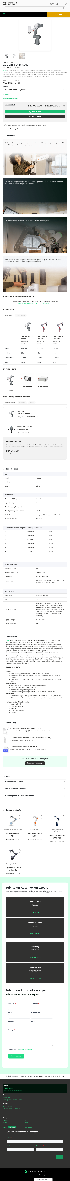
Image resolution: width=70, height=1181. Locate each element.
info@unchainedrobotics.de (11, 1108)
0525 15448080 (7, 1098)
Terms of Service (55, 1076)
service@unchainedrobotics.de (12, 1100)
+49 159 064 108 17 (35, 933)
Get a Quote (36, 116)
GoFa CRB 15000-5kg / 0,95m (16, 90)
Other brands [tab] (20, 315)
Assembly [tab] (22, 403)
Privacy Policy (43, 1076)
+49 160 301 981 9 (35, 912)
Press (26, 1123)
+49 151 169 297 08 (35, 958)
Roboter (5, 87)
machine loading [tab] (10, 403)
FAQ (26, 1121)
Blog (26, 1125)
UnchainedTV (29, 1127)
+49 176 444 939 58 (35, 979)
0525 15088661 (8, 1088)
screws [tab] (32, 403)
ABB (4, 62)
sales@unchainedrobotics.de (13, 1090)
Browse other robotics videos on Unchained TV (34, 304)
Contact (58, 14)
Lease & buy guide (12, 129)
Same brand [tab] (8, 315)
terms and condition (25, 1049)
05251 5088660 (7, 1106)
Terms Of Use (27, 1175)
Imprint (45, 1175)
